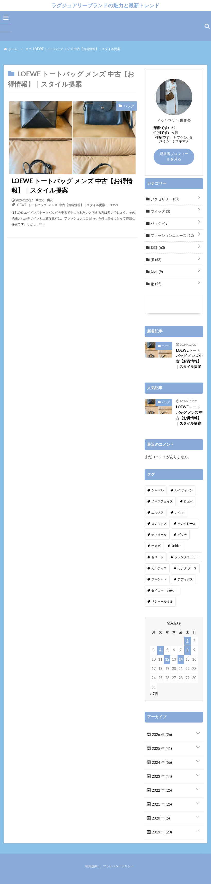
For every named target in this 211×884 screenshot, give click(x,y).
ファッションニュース (172, 236)
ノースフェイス (162, 501)
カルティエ (159, 568)
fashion (176, 545)
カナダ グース (187, 568)
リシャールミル (162, 601)
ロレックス (159, 523)
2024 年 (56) (161, 763)
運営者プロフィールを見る (174, 156)
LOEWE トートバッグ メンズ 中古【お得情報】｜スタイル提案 (72, 186)
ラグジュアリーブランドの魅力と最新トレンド (105, 5)
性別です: (161, 133)
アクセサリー (164, 199)
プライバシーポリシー (118, 866)
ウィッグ (160, 211)
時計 (157, 248)
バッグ (159, 223)
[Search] (207, 26)
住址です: (163, 138)
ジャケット (159, 579)
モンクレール (187, 523)
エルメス (157, 512)
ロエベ (113, 204)
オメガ (156, 545)
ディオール (159, 534)
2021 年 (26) (161, 804)
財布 (156, 272)
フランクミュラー (186, 557)
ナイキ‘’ (179, 512)
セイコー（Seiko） (164, 590)
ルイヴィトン (183, 490)
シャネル (157, 490)
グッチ (182, 534)
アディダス (185, 579)
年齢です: (161, 128)
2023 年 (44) (161, 776)
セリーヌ (157, 557)
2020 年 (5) (160, 818)
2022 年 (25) (161, 790)
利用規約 (91, 866)
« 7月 (154, 694)
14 (181, 659)
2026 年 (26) (161, 735)
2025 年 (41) (161, 749)
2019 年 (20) (161, 832)
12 (167, 659)
